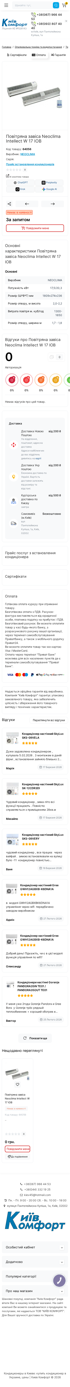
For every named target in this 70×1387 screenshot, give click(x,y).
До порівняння (19, 1156)
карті (38, 458)
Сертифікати (17, 55)
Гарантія (60, 55)
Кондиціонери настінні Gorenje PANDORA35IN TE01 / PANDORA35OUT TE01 (38, 986)
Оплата (40, 55)
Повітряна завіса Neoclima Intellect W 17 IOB (17, 1098)
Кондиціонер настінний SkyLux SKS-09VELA (43, 735)
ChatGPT (22, 182)
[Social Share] (9, 204)
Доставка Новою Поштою (32, 433)
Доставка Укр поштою (30, 467)
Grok (22, 189)
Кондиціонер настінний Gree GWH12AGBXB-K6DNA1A (39, 887)
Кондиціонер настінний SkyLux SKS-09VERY (43, 836)
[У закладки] (17, 1084)
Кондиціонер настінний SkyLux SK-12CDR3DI (43, 786)
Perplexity (51, 182)
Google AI (51, 189)
